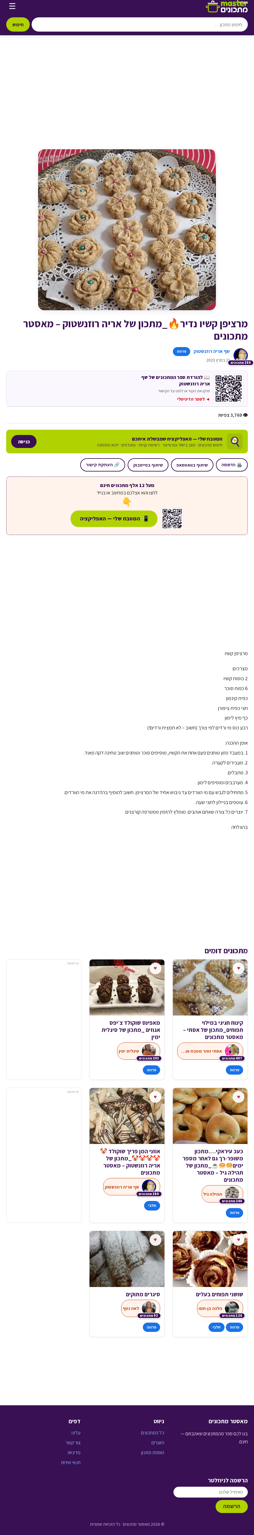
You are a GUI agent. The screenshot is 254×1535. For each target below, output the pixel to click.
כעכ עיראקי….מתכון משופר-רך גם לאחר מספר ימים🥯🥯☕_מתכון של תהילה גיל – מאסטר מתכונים (212, 1165)
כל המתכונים (152, 1432)
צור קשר (73, 1442)
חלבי (152, 1205)
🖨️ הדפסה (231, 464)
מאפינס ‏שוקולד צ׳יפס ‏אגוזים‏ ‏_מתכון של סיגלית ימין (131, 1030)
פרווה (181, 351)
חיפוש (18, 24)
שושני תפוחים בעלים (219, 1294)
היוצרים (157, 1442)
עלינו (76, 1432)
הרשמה (231, 1506)
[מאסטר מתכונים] (227, 6)
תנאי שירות (71, 1462)
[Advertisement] (127, 98)
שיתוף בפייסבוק (148, 465)
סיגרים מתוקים (143, 1294)
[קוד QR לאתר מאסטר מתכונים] (172, 518)
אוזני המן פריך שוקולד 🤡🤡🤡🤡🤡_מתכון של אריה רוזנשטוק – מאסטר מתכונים (130, 1162)
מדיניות (74, 1452)
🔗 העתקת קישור (103, 464)
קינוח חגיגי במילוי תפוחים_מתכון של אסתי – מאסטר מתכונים (213, 1030)
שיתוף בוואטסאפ (192, 465)
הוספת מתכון (152, 1452)
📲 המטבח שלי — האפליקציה (114, 518)
